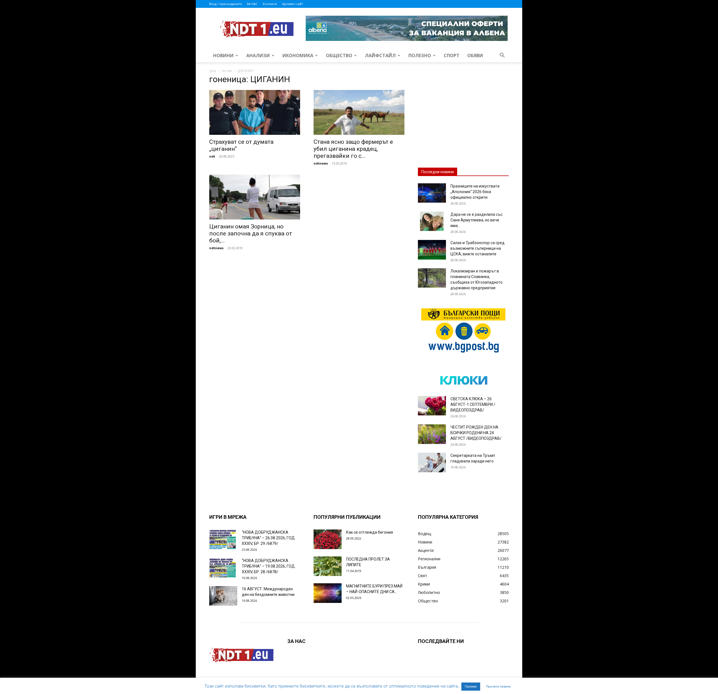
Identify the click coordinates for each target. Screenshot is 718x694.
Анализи (258, 55)
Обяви (475, 55)
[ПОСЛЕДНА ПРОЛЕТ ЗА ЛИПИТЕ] (328, 566)
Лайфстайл (380, 55)
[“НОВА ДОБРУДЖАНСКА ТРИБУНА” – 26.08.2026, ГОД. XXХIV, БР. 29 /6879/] (223, 539)
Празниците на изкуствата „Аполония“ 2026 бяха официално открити (475, 192)
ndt (212, 156)
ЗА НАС (252, 4)
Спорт (451, 55)
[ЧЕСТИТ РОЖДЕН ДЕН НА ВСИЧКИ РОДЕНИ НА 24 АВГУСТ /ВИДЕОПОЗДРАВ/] (432, 434)
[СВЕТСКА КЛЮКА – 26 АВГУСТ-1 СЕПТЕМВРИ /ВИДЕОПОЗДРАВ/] (432, 405)
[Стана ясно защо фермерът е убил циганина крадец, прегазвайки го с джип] (359, 112)
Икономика (297, 55)
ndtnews (321, 163)
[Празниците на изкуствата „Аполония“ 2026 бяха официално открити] (432, 193)
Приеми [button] (471, 686)
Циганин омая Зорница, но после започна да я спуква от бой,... (250, 233)
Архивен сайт (292, 4)
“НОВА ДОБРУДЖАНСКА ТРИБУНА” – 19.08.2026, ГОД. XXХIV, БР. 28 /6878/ (269, 566)
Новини (223, 55)
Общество (339, 55)
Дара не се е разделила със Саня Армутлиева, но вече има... (476, 220)
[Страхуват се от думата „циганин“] (254, 112)
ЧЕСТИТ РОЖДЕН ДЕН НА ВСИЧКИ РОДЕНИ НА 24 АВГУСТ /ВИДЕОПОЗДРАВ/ (475, 433)
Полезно (419, 55)
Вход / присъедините (225, 4)
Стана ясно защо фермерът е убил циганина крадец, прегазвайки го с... (353, 148)
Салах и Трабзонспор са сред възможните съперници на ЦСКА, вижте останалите (477, 248)
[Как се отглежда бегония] (328, 539)
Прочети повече (498, 686)
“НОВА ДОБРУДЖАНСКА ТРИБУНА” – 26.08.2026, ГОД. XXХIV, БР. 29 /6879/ (269, 538)
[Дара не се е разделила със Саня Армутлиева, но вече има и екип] (432, 221)
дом (212, 70)
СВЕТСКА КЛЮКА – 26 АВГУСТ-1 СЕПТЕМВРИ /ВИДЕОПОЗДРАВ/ (472, 404)
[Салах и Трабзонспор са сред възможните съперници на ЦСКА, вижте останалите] (432, 250)
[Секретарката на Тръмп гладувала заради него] (432, 462)
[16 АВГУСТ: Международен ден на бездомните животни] (223, 596)
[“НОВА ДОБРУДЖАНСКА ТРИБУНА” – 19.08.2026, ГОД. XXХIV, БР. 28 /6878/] (223, 567)
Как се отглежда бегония (369, 532)
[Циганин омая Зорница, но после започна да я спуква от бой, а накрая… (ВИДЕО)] (254, 197)
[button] (502, 56)
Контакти (270, 4)
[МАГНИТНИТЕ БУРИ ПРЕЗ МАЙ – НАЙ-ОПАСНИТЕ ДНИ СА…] (328, 593)
